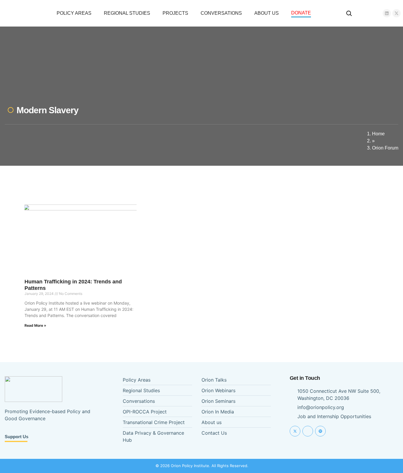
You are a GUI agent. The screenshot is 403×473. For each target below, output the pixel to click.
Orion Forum (385, 147)
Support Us (16, 436)
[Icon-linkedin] (307, 431)
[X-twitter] (396, 13)
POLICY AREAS (74, 13)
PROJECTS (175, 13)
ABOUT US (266, 13)
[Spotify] (320, 431)
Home (378, 133)
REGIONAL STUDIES (127, 13)
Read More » (35, 325)
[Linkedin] (387, 13)
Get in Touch (305, 378)
